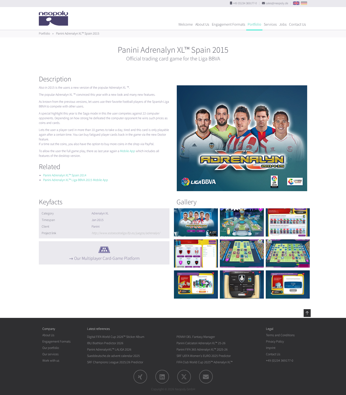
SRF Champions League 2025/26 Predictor (115, 362)
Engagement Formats (228, 24)
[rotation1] (196, 222)
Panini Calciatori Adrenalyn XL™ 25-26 (201, 343)
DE (304, 3)
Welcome (185, 24)
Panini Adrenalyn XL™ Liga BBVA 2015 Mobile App (75, 180)
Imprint (270, 348)
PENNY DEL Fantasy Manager (196, 337)
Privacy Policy (275, 342)
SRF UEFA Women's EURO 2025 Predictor (204, 356)
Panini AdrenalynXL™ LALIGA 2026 (109, 350)
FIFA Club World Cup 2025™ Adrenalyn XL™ (205, 362)
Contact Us (297, 24)
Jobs (282, 24)
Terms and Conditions (280, 335)
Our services (50, 354)
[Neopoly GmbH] (54, 16)
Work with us (50, 361)
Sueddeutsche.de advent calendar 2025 (113, 356)
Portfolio (254, 24)
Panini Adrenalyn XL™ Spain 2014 (64, 175)
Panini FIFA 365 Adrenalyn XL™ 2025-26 (202, 350)
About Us (202, 24)
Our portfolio (50, 348)
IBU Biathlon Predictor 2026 (105, 343)
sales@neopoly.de (277, 3)
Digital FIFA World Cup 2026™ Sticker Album (115, 337)
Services (270, 24)
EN (296, 3)
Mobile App (127, 151)
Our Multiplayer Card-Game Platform (107, 258)
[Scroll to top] (307, 313)
